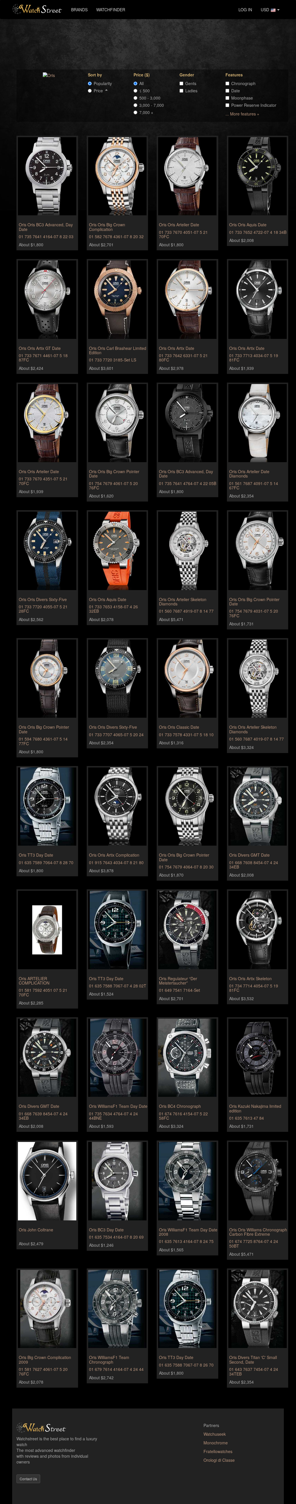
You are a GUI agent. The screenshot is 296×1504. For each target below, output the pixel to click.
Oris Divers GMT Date (249, 855)
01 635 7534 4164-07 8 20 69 (116, 1237)
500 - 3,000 (149, 98)
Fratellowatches (218, 1451)
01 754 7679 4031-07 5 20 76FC (253, 613)
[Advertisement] (152, 44)
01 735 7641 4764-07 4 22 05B (187, 483)
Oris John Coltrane (36, 1230)
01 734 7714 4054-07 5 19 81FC (253, 988)
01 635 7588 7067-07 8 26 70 (186, 1365)
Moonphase (242, 98)
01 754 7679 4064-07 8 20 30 (186, 867)
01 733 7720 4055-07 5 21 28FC (43, 609)
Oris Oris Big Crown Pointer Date (114, 474)
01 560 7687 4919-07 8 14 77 (186, 611)
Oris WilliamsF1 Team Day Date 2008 (188, 1232)
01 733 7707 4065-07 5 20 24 (116, 734)
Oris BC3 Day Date (106, 1230)
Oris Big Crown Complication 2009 (45, 1359)
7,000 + (146, 112)
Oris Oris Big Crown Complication (107, 227)
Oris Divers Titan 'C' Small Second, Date (253, 1359)
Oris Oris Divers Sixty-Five (43, 599)
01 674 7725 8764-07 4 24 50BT (253, 1243)
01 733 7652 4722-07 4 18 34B (257, 232)
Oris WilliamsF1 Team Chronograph (109, 1359)
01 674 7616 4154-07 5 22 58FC (183, 1116)
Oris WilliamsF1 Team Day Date (118, 1106)
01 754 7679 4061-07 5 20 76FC (113, 485)
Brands (79, 9)
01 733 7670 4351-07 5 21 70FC (43, 481)
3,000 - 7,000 (151, 105)
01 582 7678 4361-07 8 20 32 (116, 236)
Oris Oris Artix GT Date (40, 348)
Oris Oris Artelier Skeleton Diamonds (182, 601)
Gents (190, 83)
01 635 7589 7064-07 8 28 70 (46, 862)
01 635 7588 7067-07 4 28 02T (117, 986)
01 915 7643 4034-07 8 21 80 (116, 862)
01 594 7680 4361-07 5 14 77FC (43, 741)
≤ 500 (144, 90)
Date (235, 90)
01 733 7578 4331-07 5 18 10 (186, 734)
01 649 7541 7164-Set (179, 990)
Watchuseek (215, 1434)
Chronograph (243, 83)
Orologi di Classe (219, 1460)
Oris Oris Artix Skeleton (250, 978)
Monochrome (216, 1443)
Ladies (191, 90)
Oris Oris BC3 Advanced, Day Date (46, 227)
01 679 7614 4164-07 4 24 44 (116, 1369)
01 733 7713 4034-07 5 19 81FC (253, 357)
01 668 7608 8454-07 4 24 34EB (253, 865)
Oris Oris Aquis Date (248, 224)
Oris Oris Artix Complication (114, 855)
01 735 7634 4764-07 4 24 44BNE (113, 1116)
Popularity (103, 83)
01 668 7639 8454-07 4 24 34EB (43, 1116)
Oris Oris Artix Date (176, 348)
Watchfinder (110, 9)
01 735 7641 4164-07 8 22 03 (46, 236)
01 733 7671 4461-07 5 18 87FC (43, 357)
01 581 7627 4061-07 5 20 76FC (43, 1371)
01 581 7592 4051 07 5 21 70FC (43, 992)
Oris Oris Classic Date (179, 727)
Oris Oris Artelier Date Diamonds (249, 474)
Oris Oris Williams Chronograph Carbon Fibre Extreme (258, 1232)
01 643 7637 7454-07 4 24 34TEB (253, 1371)
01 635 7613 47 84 (246, 1118)
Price (99, 90)
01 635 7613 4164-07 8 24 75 (186, 1241)
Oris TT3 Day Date (36, 855)
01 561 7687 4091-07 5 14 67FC (253, 485)
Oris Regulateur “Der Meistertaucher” (178, 981)
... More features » (242, 114)
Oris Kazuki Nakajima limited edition (255, 1108)
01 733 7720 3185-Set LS (112, 360)
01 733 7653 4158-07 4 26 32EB (113, 609)
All (141, 83)
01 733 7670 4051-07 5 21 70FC (183, 234)
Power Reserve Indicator (253, 105)
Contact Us (28, 1478)
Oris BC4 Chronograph (180, 1106)
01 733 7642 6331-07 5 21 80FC (183, 357)
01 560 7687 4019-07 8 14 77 (256, 739)
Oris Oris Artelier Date (179, 224)
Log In (245, 9)
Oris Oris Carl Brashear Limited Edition (117, 350)
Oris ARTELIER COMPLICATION (34, 981)
